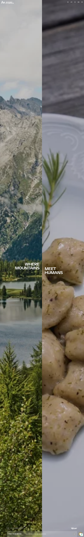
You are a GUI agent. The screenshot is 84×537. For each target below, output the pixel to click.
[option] (21, 268)
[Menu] (82, 2)
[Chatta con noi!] (80, 534)
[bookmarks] (75, 2)
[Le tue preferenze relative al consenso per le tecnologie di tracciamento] (81, 534)
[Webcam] (78, 2)
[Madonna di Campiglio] (7, 2)
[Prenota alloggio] (71, 2)
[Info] (68, 2)
